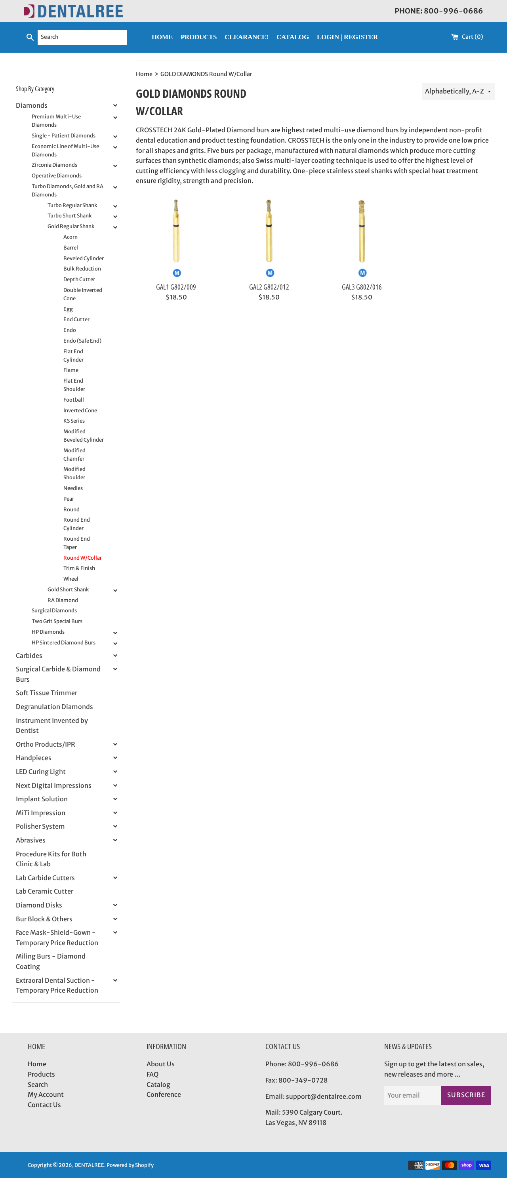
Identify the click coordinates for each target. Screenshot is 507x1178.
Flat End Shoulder (74, 385)
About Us (161, 1064)
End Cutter (76, 319)
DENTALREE (89, 1165)
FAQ (152, 1074)
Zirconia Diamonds (54, 165)
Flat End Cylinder (73, 355)
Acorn (70, 237)
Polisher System (40, 826)
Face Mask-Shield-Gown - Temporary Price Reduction (57, 937)
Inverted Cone (80, 410)
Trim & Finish (79, 568)
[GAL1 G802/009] (176, 237)
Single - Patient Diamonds (63, 135)
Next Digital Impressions (53, 785)
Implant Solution (42, 799)
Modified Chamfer (74, 454)
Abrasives (31, 840)
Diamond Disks (39, 905)
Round (71, 509)
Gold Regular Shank (71, 226)
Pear (68, 499)
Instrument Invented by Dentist (52, 726)
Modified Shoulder (74, 473)
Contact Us (44, 1105)
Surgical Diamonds (54, 610)
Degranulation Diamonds (54, 707)
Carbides (29, 656)
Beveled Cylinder (83, 258)
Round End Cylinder (76, 524)
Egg (68, 309)
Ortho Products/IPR (45, 744)
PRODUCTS (199, 37)
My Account (46, 1094)
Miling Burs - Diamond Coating (51, 961)
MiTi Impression (40, 813)
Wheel (70, 579)
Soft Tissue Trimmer (46, 693)
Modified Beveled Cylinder (83, 435)
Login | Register (347, 37)
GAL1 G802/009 (176, 287)
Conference (164, 1094)
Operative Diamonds (57, 175)
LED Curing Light (41, 772)
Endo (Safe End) (82, 340)
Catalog (158, 1084)
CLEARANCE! (247, 37)
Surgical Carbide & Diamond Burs (58, 674)
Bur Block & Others (44, 919)
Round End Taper (76, 543)
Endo (69, 330)
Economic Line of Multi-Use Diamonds (65, 150)
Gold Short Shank (68, 589)
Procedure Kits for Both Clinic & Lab (51, 859)
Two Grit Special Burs (57, 621)
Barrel (70, 247)
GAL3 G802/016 (362, 287)
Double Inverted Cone (82, 294)
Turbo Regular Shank (72, 205)
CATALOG (292, 37)
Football (73, 399)
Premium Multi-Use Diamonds (56, 120)
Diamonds (32, 105)
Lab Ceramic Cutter (44, 891)
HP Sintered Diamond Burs (63, 642)
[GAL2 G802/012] (269, 237)
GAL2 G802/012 (269, 287)
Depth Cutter (79, 279)
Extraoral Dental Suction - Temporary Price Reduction (57, 985)
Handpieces (33, 758)
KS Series (74, 420)
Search (38, 1084)
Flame (70, 370)
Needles (73, 488)
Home (37, 1064)
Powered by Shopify (130, 1165)
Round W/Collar (82, 558)
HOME (162, 37)
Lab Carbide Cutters (45, 878)
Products (41, 1074)
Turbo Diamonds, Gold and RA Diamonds (67, 190)
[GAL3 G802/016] (361, 237)
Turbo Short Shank (70, 215)
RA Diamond (63, 600)
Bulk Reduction (82, 268)
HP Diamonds (48, 632)
